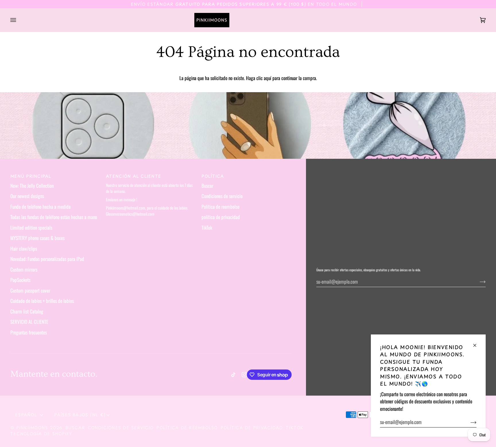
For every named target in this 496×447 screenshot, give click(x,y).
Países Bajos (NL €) (79, 415)
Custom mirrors (23, 269)
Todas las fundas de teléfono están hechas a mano (53, 216)
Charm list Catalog (26, 311)
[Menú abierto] (19, 20)
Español (27, 415)
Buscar (207, 185)
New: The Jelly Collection (32, 185)
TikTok (207, 227)
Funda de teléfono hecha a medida (40, 206)
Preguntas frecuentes (28, 332)
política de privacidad (221, 216)
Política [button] (213, 176)
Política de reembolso (220, 206)
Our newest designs (27, 196)
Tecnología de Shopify (41, 434)
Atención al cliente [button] (133, 176)
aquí (267, 78)
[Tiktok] (233, 374)
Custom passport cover (30, 290)
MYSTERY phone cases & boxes (37, 237)
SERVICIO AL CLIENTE (29, 321)
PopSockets (20, 279)
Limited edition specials (31, 227)
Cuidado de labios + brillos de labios (42, 300)
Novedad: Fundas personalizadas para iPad (47, 258)
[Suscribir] (468, 422)
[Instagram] (244, 374)
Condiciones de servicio (222, 196)
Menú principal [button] (30, 176)
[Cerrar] (477, 342)
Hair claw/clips (23, 248)
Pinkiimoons (32, 428)
